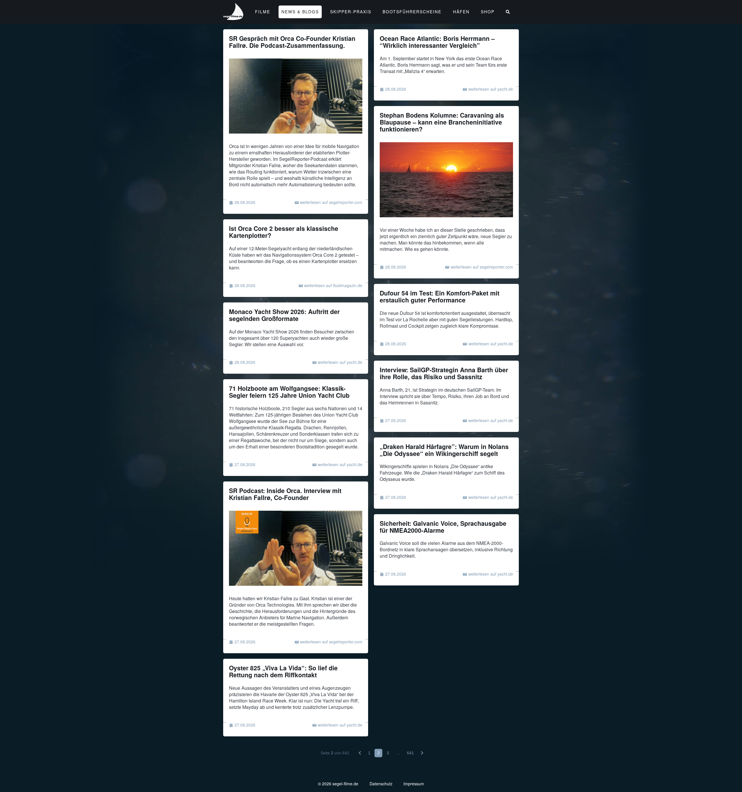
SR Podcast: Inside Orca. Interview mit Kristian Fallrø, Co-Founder (285, 494)
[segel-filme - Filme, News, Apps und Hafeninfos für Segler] (233, 17)
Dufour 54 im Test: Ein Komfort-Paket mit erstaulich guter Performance (439, 296)
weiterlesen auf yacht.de (490, 89)
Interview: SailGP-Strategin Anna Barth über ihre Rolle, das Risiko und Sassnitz (444, 373)
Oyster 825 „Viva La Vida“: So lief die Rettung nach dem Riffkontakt (283, 671)
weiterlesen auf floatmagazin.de (333, 285)
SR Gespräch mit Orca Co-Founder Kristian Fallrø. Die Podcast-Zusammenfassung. (292, 42)
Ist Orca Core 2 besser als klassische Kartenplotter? (283, 232)
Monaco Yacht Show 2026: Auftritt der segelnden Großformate (284, 315)
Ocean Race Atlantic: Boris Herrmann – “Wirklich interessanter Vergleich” (437, 42)
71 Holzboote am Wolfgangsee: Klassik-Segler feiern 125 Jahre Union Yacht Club (289, 392)
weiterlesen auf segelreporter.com (331, 202)
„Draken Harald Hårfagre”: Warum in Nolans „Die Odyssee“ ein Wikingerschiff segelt (444, 450)
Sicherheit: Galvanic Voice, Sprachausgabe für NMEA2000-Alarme (443, 527)
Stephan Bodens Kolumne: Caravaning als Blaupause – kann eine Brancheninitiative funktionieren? (442, 122)
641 (410, 753)
